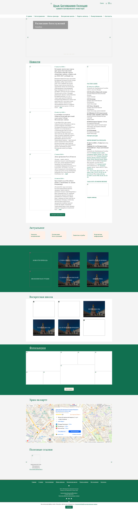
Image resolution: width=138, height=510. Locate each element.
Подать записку (82, 16)
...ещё (60, 107)
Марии (105, 159)
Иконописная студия (40, 279)
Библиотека (98, 279)
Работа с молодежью (98, 260)
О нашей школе (43, 309)
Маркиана (104, 156)
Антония (99, 164)
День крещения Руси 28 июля (65, 157)
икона (98, 152)
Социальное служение (69, 260)
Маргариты (90, 169)
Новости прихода (40, 260)
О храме (29, 16)
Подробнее (38, 27)
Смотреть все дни (92, 135)
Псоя (106, 154)
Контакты (108, 16)
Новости (34, 61)
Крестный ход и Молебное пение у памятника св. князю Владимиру (65, 182)
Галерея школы (43, 327)
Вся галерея (69, 389)
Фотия (88, 159)
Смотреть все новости (57, 214)
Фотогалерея (37, 347)
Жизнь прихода (53, 16)
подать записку (91, 197)
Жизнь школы (94, 309)
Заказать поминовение (35, 235)
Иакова (94, 157)
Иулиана (99, 156)
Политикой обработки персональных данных (86, 504)
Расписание (92, 84)
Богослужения (39, 16)
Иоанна (89, 157)
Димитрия (103, 157)
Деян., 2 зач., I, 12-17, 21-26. (94, 172)
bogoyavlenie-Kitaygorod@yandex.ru (69, 493)
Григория (103, 160)
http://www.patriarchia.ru (35, 469)
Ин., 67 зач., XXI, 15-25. (96, 170)
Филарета (102, 165)
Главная (34, 482)
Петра (92, 159)
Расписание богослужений (57, 235)
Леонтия (97, 159)
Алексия (98, 157)
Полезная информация (69, 327)
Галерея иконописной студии (69, 279)
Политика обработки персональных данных (69, 496)
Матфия (94, 152)
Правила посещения (69, 309)
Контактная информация (98, 235)
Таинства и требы (79, 235)
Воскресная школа (67, 16)
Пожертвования (96, 16)
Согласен (69, 507)
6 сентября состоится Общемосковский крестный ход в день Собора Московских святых (64, 117)
